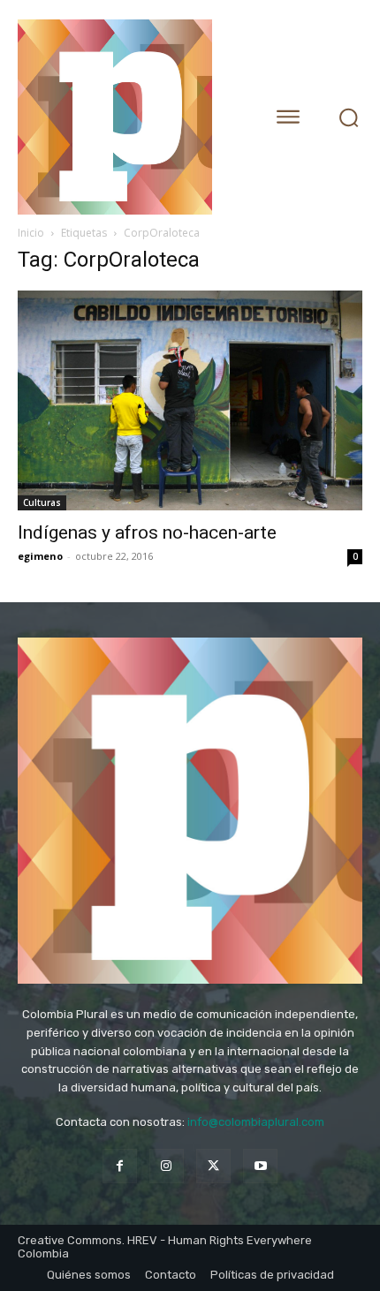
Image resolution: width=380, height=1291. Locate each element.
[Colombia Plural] (128, 117)
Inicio (31, 232)
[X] (213, 1166)
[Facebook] (120, 1166)
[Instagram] (166, 1166)
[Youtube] (260, 1166)
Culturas (42, 502)
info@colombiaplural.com (255, 1122)
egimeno (40, 555)
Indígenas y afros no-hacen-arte (147, 532)
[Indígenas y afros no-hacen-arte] (190, 400)
